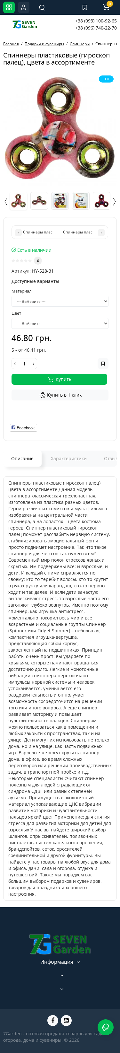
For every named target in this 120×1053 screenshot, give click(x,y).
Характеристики (69, 458)
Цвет (16, 313)
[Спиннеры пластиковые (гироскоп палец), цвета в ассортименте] (60, 129)
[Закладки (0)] (85, 7)
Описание (22, 458)
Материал (21, 291)
